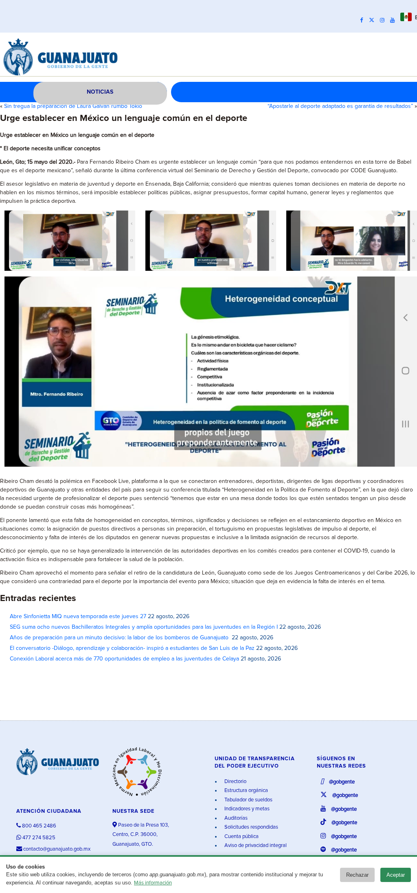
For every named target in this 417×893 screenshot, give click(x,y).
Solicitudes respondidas (250, 827)
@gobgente (341, 782)
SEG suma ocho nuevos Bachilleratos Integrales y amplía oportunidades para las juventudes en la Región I (144, 627)
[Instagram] (384, 20)
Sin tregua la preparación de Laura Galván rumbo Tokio (73, 106)
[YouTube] (394, 20)
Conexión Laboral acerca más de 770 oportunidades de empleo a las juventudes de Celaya (124, 659)
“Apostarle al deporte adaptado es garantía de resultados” (340, 106)
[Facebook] (363, 20)
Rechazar (357, 875)
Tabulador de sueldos (247, 800)
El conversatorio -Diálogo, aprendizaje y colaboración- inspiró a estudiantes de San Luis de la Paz (132, 648)
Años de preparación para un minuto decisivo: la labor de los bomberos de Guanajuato (120, 638)
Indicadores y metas (246, 809)
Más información (153, 883)
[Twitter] (373, 20)
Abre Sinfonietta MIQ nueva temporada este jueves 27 (78, 616)
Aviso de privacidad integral (255, 845)
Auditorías (235, 818)
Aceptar (395, 875)
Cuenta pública (241, 836)
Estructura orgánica (245, 790)
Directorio (234, 781)
